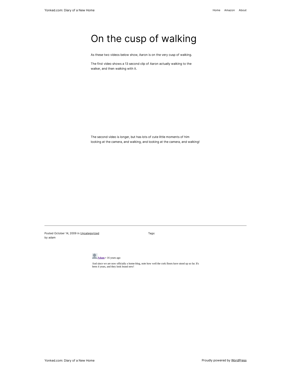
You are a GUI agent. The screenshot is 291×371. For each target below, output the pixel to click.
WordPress (239, 360)
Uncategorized (89, 233)
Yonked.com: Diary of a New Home (69, 10)
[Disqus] (145, 294)
